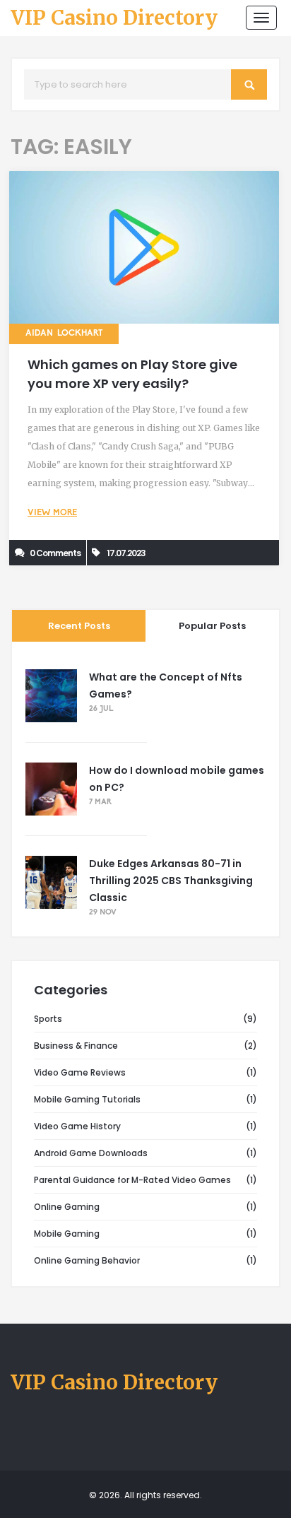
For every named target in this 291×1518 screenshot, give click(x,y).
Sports (48, 1019)
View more (52, 513)
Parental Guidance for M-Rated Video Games (132, 1180)
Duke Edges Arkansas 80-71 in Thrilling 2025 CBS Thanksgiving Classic (171, 881)
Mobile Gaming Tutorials (87, 1099)
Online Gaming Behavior (87, 1260)
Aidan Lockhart (63, 333)
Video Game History (77, 1126)
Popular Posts (212, 625)
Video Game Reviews (80, 1072)
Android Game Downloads (91, 1153)
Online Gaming (67, 1207)
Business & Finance (76, 1046)
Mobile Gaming (67, 1234)
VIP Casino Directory (114, 18)
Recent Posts (79, 625)
